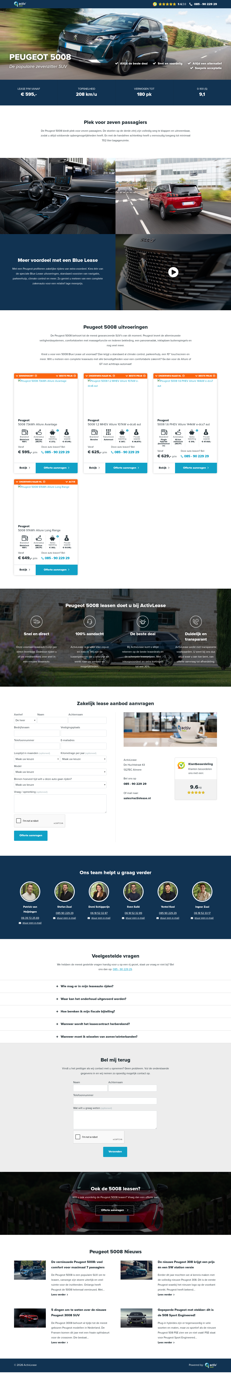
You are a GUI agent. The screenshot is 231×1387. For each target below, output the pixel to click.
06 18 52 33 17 (202, 913)
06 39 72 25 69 (30, 918)
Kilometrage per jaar (78, 753)
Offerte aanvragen (55, 467)
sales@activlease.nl (137, 798)
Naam (40, 714)
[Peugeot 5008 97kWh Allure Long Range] (46, 503)
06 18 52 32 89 (133, 913)
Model (17, 766)
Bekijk (23, 467)
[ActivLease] (20, 4)
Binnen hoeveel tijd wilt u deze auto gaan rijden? (43, 779)
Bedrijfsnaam (21, 727)
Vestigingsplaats (70, 727)
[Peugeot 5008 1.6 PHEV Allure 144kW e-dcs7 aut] (185, 397)
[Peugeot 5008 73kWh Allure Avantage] (46, 397)
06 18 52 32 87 (99, 913)
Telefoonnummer (24, 740)
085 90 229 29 (64, 913)
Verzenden (115, 1151)
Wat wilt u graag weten (92, 1108)
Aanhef (18, 714)
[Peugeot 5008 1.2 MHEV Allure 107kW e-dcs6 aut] (115, 397)
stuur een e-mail (32, 923)
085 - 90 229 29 (205, 4)
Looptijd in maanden (32, 753)
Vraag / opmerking (31, 792)
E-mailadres (67, 740)
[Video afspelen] (173, 272)
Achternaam (75, 714)
